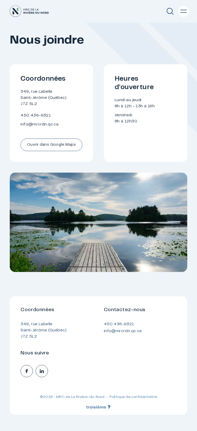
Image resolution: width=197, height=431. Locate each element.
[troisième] (98, 407)
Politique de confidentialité (133, 397)
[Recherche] (170, 11)
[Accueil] (29, 11)
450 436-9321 (36, 115)
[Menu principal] (183, 11)
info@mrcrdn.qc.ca (39, 124)
